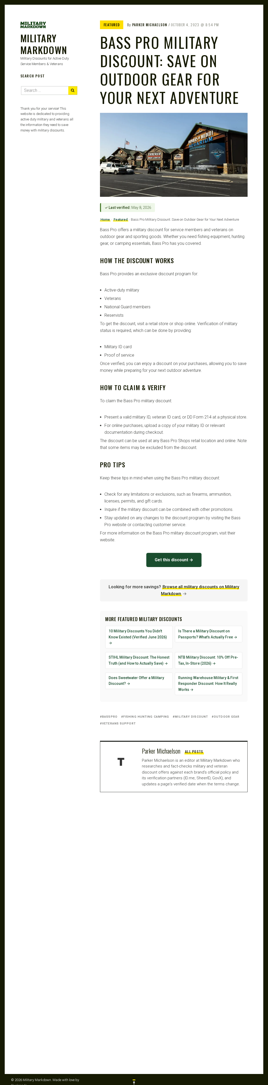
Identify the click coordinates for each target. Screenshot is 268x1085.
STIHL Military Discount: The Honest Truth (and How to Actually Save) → (139, 660)
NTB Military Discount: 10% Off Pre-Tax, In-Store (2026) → (208, 660)
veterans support (119, 723)
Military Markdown (43, 44)
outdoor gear (226, 716)
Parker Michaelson (150, 24)
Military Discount (191, 716)
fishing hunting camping (146, 716)
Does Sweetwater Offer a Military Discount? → (136, 681)
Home (105, 219)
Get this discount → (174, 559)
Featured (112, 24)
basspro (110, 716)
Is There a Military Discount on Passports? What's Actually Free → (207, 634)
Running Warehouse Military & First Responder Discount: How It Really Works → (208, 684)
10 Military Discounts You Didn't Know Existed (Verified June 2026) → (138, 637)
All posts (194, 751)
